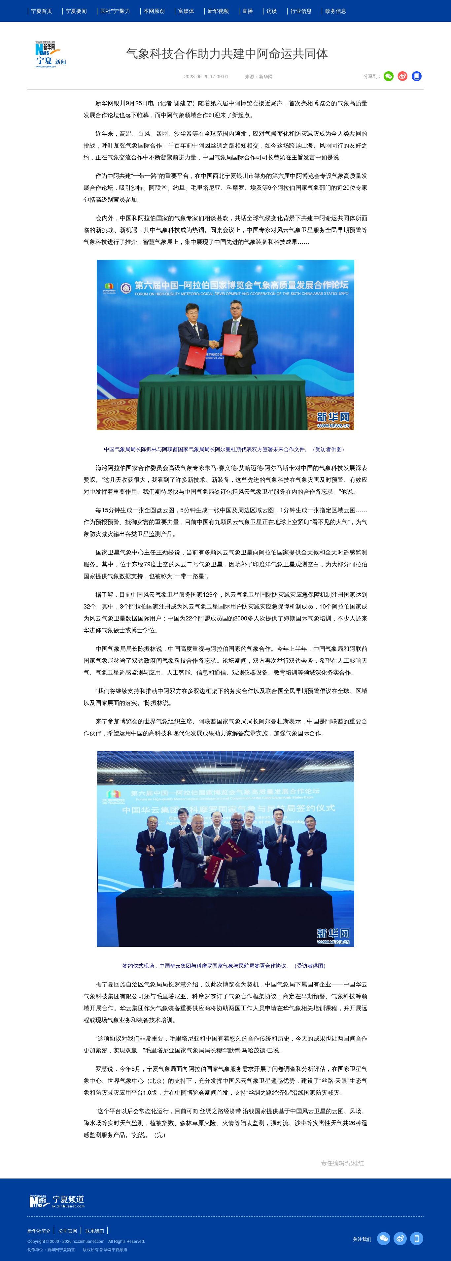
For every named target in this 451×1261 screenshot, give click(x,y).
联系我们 (95, 1230)
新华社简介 (39, 1230)
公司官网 (68, 1230)
